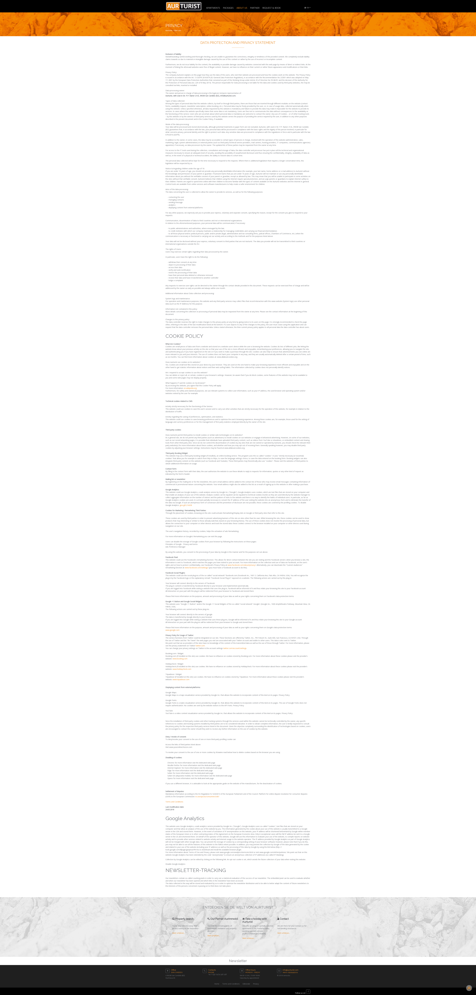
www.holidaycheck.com (182, 669)
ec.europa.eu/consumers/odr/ (207, 796)
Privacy (256, 984)
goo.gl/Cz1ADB (186, 505)
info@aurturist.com (290, 970)
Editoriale (246, 984)
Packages (228, 7)
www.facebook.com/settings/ (196, 567)
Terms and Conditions (174, 802)
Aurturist (168, 30)
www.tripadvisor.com (181, 679)
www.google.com (172, 630)
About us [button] (242, 7)
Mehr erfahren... (178, 933)
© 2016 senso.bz (283, 975)
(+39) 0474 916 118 (219, 974)
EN (307, 7)
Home (216, 984)
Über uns (177, 30)
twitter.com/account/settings (234, 648)
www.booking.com (180, 658)
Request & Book (271, 7)
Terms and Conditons (231, 984)
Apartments (213, 7)
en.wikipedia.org (190, 388)
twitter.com (200, 645)
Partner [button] (254, 7)
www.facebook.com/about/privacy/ (242, 565)
